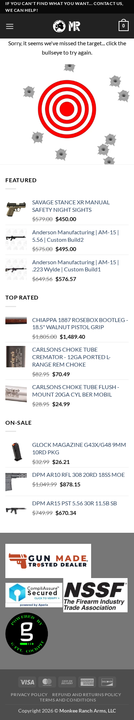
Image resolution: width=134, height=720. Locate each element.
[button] (9, 26)
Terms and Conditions (68, 700)
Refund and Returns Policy (86, 694)
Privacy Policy (29, 694)
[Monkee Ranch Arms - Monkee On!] (67, 26)
